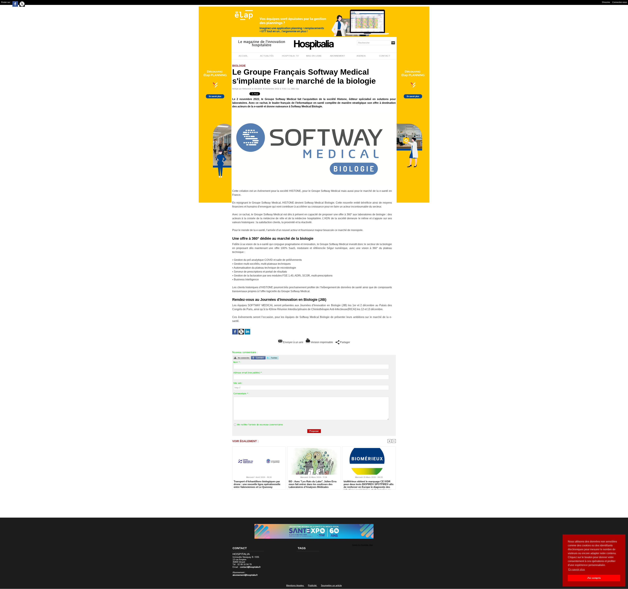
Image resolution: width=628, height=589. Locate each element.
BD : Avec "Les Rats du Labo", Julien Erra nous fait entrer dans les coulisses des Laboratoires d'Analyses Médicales (312, 484)
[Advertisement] (314, 501)
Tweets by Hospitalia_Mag (362, 545)
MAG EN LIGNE (314, 56)
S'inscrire (606, 2)
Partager (344, 342)
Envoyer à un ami (292, 342)
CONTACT (384, 56)
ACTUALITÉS (267, 56)
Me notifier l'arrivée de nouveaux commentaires (260, 424)
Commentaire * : (241, 393)
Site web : (238, 383)
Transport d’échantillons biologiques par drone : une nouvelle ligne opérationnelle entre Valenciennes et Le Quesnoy (257, 484)
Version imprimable (321, 342)
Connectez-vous (619, 2)
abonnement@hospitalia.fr (245, 575)
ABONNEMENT (337, 56)
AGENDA (361, 56)
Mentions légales (295, 585)
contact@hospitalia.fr (250, 567)
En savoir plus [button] (576, 569)
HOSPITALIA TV (290, 56)
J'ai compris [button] (594, 578)
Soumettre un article (331, 585)
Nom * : (237, 362)
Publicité (312, 585)
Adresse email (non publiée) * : (248, 372)
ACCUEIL (243, 56)
